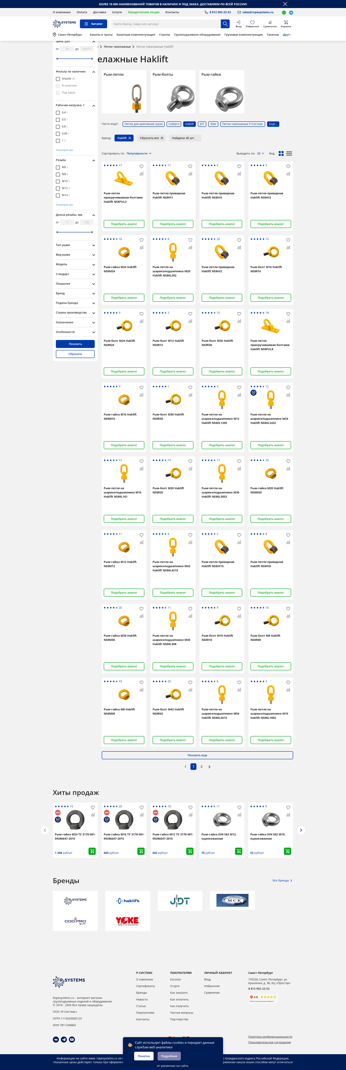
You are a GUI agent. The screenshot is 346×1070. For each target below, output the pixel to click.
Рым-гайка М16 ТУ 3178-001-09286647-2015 (124, 836)
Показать (75, 344)
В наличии (69, 85)
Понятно (144, 1056)
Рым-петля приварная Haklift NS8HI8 (266, 564)
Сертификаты (145, 986)
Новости (142, 999)
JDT (202, 124)
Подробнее (169, 1056)
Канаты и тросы (101, 34)
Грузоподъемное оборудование (197, 34)
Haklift (122, 138)
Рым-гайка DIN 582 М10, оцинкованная (267, 836)
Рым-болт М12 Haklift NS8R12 (168, 343)
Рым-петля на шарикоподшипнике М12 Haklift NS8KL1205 (220, 418)
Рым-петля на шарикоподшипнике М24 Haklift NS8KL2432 (269, 418)
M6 (65, 167)
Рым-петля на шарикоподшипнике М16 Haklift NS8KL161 (122, 492)
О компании (62, 12)
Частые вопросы (181, 1013)
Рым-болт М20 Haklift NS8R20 (168, 490)
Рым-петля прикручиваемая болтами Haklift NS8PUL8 (270, 345)
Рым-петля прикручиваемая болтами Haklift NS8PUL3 (123, 197)
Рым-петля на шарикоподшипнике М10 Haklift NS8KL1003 (269, 713)
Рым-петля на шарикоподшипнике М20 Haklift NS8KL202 (171, 271)
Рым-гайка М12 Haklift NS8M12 (120, 564)
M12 (66, 188)
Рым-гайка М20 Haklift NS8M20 (266, 490)
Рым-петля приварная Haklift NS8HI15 (218, 564)
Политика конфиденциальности (270, 1037)
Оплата (82, 12)
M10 (66, 181)
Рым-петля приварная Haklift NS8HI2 (218, 269)
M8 (65, 174)
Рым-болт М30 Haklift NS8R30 (168, 416)
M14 (66, 195)
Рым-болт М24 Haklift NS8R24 (119, 343)
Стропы (164, 34)
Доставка (99, 12)
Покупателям (145, 1013)
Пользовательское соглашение (269, 1042)
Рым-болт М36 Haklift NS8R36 (217, 343)
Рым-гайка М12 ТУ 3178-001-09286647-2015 (173, 836)
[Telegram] (64, 1040)
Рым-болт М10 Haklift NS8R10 (217, 638)
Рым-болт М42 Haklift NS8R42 (168, 711)
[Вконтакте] (56, 1040)
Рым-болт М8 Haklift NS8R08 (265, 638)
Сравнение (212, 992)
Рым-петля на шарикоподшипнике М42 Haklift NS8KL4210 (171, 566)
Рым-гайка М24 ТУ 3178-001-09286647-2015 (75, 836)
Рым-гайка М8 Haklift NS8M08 (119, 711)
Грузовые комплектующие (243, 34)
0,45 (65, 133)
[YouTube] (72, 1040)
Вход (207, 979)
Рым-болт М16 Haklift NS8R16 (266, 269)
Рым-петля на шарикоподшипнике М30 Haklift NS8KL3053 (220, 492)
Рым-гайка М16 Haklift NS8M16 (120, 416)
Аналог (68, 78)
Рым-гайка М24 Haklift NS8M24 (120, 269)
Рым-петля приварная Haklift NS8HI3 (266, 195)
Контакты (172, 12)
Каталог (175, 979)
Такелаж (273, 34)
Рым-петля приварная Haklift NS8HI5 (218, 195)
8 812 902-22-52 (259, 988)
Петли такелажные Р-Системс (242, 124)
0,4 (65, 112)
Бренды (141, 992)
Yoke (213, 124)
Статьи (141, 1006)
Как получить (179, 1006)
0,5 (65, 119)
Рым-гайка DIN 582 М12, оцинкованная (218, 836)
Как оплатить (179, 999)
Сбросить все (149, 138)
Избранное (212, 986)
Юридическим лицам (143, 12)
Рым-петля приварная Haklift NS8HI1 (169, 195)
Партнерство (179, 1019)
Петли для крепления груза (144, 124)
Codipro (174, 124)
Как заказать (179, 992)
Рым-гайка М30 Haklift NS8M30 (120, 638)
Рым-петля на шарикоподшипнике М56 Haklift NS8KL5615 (220, 713)
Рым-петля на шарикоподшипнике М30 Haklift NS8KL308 (171, 640)
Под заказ (68, 92)
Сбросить (75, 354)
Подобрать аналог (124, 224)
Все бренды (281, 880)
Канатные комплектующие (136, 34)
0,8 (65, 126)
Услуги (117, 12)
